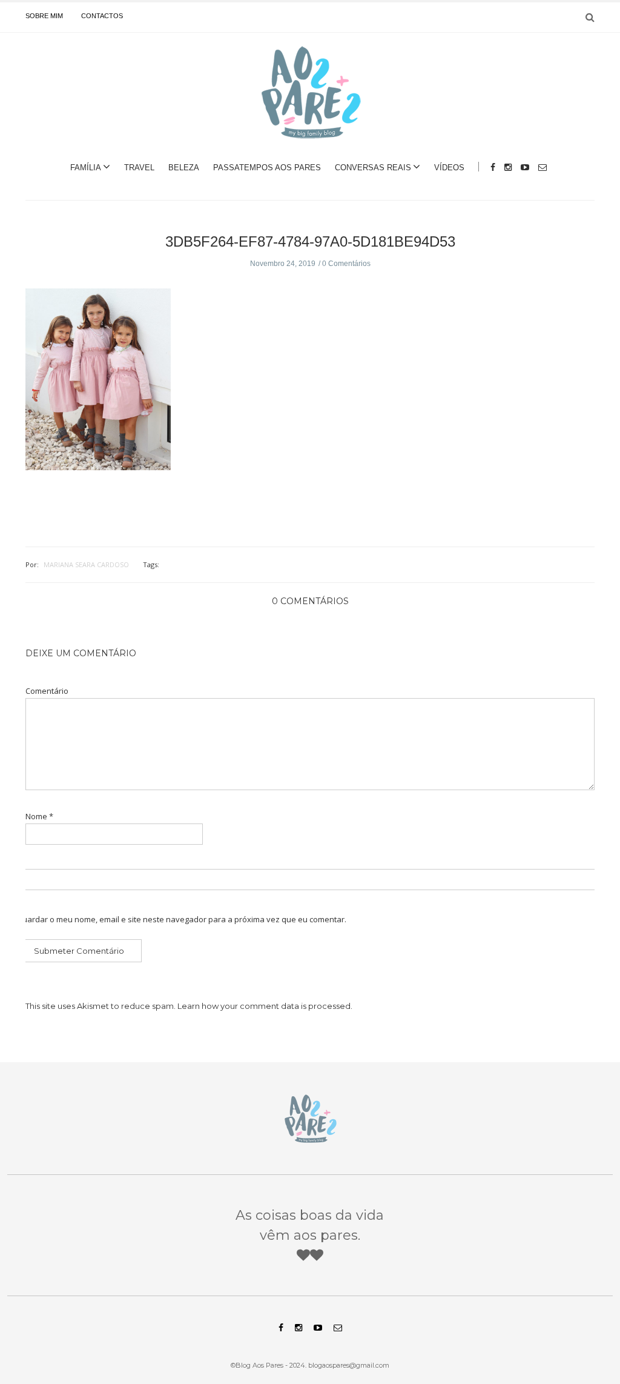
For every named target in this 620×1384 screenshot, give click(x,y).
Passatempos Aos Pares (267, 167)
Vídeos (449, 167)
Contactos (102, 15)
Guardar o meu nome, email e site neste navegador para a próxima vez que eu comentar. (181, 919)
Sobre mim (44, 15)
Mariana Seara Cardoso (86, 564)
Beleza (183, 167)
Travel (139, 167)
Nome (39, 816)
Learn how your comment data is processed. (264, 1006)
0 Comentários (346, 263)
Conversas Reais (373, 167)
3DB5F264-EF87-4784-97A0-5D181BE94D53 (310, 241)
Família (85, 167)
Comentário (46, 691)
